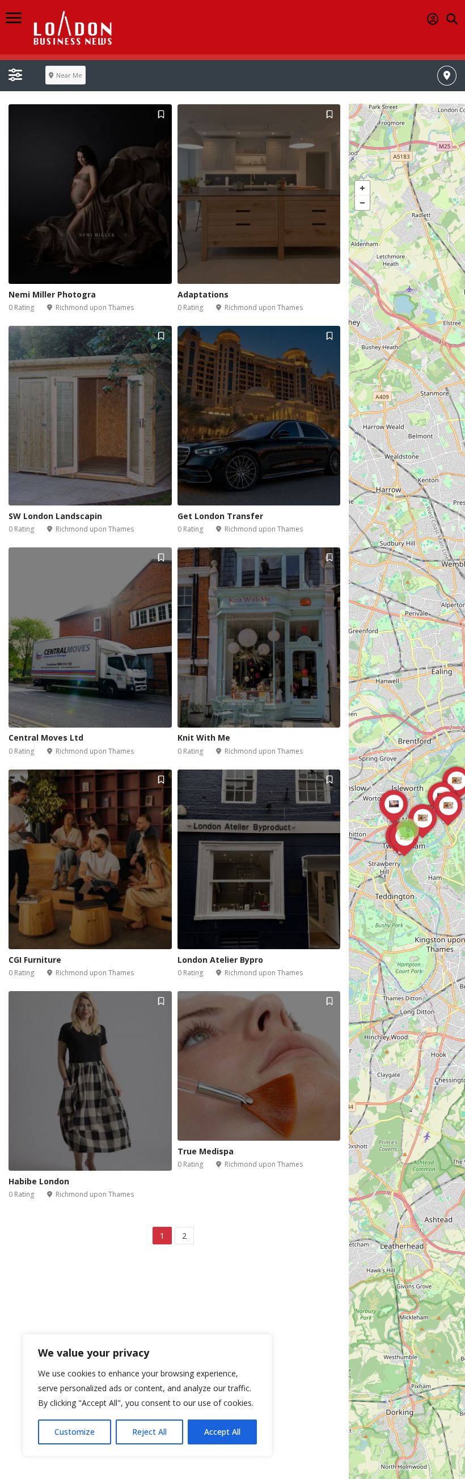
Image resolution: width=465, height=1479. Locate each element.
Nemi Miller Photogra (52, 294)
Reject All (149, 1431)
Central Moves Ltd (46, 737)
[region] (147, 1395)
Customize (74, 1431)
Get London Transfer (220, 516)
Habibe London (39, 1181)
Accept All (222, 1431)
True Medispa (205, 1151)
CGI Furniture (35, 959)
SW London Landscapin (55, 516)
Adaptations (203, 294)
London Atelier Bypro (220, 959)
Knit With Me (203, 737)
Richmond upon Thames (95, 307)
